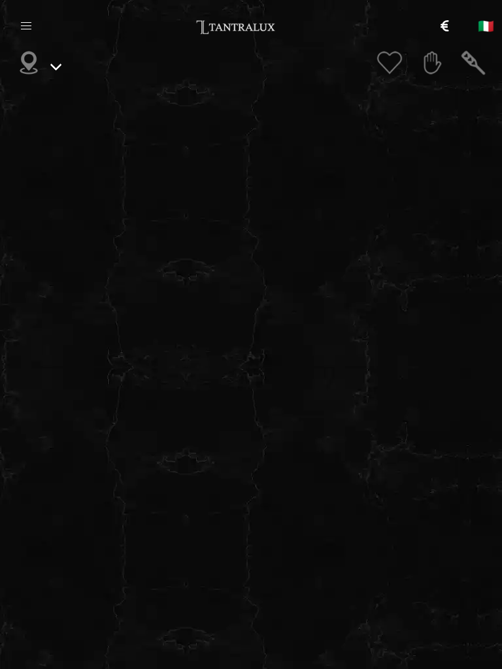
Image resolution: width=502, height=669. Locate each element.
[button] (26, 26)
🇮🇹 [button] (486, 26)
